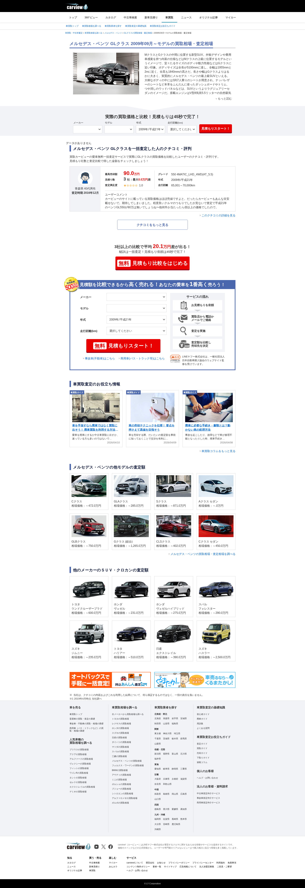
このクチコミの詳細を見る (218, 215)
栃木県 (175, 738)
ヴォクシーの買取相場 (80, 763)
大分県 (157, 824)
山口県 (157, 799)
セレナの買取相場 (78, 782)
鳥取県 (157, 794)
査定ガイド (202, 744)
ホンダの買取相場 (120, 728)
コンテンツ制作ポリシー (138, 866)
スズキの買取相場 (120, 733)
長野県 (166, 754)
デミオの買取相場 (78, 791)
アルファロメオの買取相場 (124, 798)
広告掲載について (188, 866)
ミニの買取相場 (119, 779)
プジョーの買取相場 (121, 789)
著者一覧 (157, 866)
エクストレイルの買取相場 (82, 787)
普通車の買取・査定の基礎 (82, 719)
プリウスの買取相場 (79, 749)
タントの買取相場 (78, 777)
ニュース (186, 17)
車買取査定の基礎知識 (135, 26)
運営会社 (150, 862)
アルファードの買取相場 (81, 759)
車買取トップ (72, 26)
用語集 (200, 723)
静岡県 (175, 769)
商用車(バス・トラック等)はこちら (143, 358)
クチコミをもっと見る (152, 225)
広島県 (183, 794)
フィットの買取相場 (79, 768)
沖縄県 (157, 829)
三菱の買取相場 (119, 756)
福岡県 (157, 819)
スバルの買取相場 (120, 751)
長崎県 (175, 819)
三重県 (183, 769)
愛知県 (157, 769)
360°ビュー (91, 17)
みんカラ (113, 866)
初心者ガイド (203, 714)
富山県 (175, 754)
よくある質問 (203, 728)
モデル (108, 122)
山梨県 (157, 744)
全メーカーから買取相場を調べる (128, 714)
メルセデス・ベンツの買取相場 (127, 761)
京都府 (175, 779)
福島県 (175, 723)
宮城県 (183, 718)
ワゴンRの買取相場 (79, 773)
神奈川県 (167, 733)
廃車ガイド (202, 719)
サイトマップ (170, 866)
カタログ (110, 17)
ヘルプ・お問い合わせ (207, 778)
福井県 (157, 759)
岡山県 (175, 794)
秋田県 (157, 723)
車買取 (169, 17)
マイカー (230, 17)
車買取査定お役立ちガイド (162, 26)
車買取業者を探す (113, 26)
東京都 (157, 733)
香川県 (166, 809)
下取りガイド (203, 757)
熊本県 (183, 819)
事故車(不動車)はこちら (100, 358)
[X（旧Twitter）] (103, 847)
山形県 (166, 723)
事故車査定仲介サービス (208, 798)
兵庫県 (166, 779)
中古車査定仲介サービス (208, 793)
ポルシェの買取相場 (121, 784)
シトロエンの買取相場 (122, 793)
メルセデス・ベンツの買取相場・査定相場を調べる (203, 553)
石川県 (183, 754)
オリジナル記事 (208, 17)
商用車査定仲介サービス (208, 802)
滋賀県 (183, 779)
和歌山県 (167, 784)
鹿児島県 (176, 824)
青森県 (166, 718)
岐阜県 (166, 769)
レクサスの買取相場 (121, 723)
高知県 (183, 809)
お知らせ (161, 862)
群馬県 (183, 738)
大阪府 (157, 779)
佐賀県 (166, 819)
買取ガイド (202, 748)
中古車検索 (130, 17)
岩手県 (175, 718)
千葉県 (157, 738)
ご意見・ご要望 (224, 866)
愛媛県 (175, 809)
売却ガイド (202, 753)
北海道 (157, 718)
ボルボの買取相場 (120, 803)
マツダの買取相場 (120, 747)
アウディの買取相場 (121, 775)
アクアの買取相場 (78, 754)
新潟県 (157, 754)
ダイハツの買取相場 (121, 742)
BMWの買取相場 (120, 770)
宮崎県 (166, 824)
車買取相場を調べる (91, 26)
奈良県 (157, 784)
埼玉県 (177, 733)
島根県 (166, 794)
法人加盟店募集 (206, 866)
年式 (138, 122)
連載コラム (202, 762)
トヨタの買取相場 (120, 719)
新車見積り (151, 17)
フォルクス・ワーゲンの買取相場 (128, 765)
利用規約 (220, 862)
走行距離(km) (175, 122)
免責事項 (232, 862)
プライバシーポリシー (179, 862)
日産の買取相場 (119, 737)
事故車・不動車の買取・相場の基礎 (86, 723)
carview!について (135, 862)
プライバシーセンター (203, 862)
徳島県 (157, 809)
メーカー (78, 122)
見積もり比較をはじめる (153, 263)
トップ (73, 17)
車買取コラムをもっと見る (218, 451)
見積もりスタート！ (215, 128)
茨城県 (166, 738)
